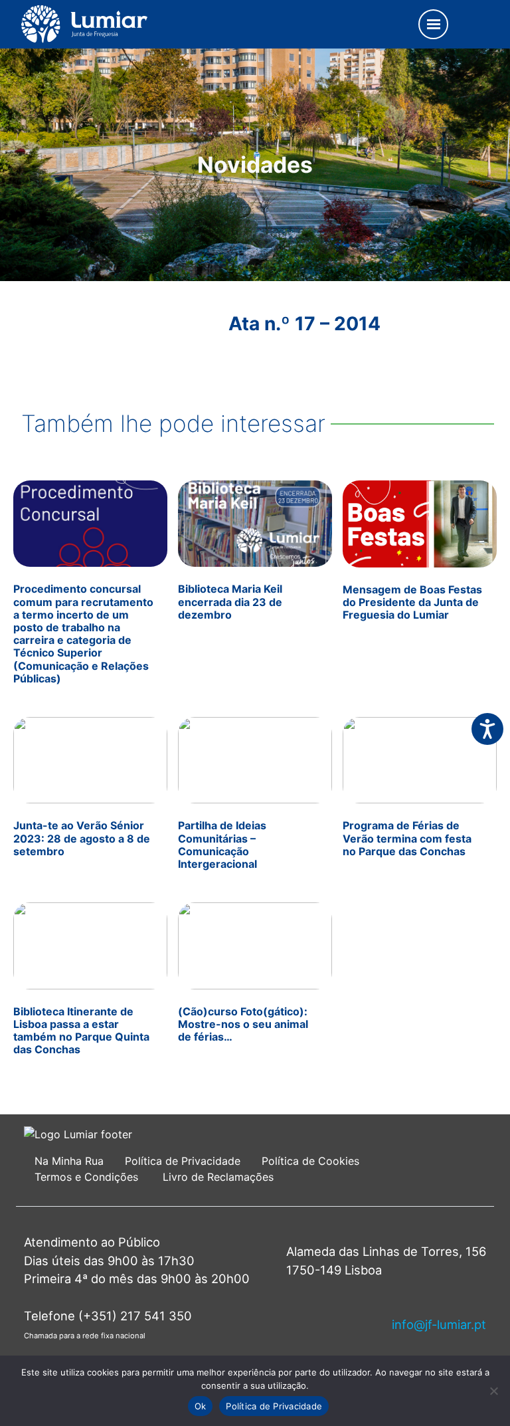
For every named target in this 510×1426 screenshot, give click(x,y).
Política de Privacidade (182, 1161)
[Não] (493, 1390)
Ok (201, 1406)
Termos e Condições (88, 1176)
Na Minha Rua (69, 1161)
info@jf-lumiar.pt (439, 1324)
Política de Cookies (310, 1161)
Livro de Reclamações (218, 1176)
